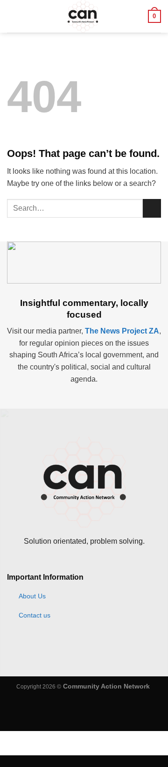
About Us (32, 596)
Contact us (34, 615)
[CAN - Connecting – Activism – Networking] (83, 16)
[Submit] (152, 208)
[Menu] (12, 16)
